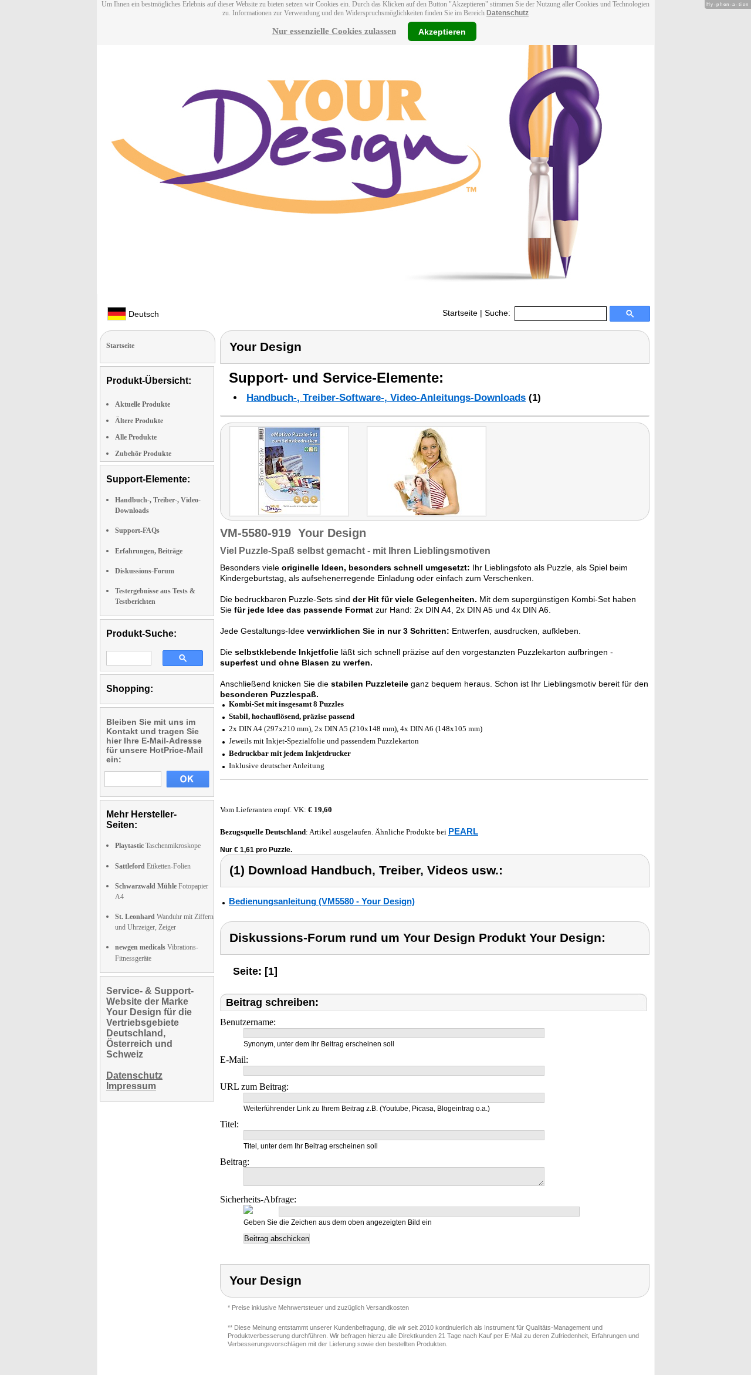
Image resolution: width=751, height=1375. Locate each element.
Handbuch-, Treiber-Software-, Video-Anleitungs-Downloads (386, 397)
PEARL (463, 831)
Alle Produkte (136, 437)
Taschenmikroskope (158, 846)
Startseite (460, 312)
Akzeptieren (442, 31)
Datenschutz (507, 13)
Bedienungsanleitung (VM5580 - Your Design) (322, 901)
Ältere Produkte (139, 421)
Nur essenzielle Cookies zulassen (334, 31)
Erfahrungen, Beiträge (148, 551)
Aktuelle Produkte (142, 404)
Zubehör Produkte (143, 454)
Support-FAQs (137, 530)
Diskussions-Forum (144, 571)
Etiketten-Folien (153, 866)
